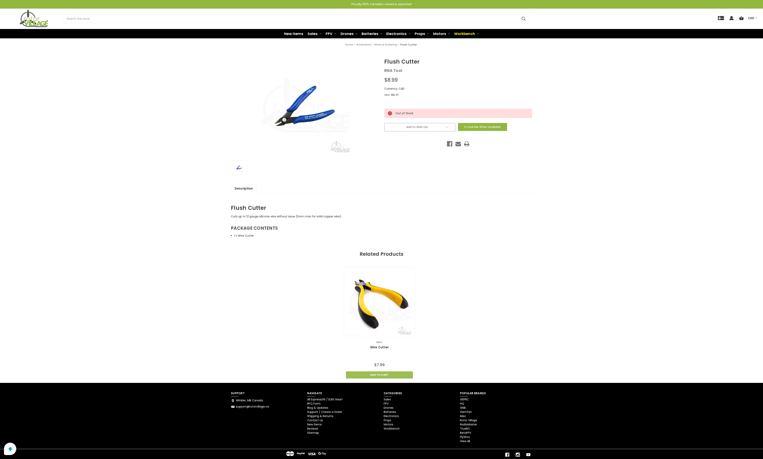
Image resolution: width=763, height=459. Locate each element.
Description (244, 188)
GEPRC (464, 399)
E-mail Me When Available (483, 127)
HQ (462, 404)
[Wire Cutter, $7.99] (379, 302)
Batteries (370, 33)
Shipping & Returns (320, 416)
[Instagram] (518, 455)
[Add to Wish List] (385, 333)
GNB (463, 408)
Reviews (312, 429)
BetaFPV (465, 433)
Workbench (464, 33)
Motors (439, 33)
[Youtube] (528, 455)
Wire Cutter (379, 347)
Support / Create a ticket (324, 412)
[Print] (467, 144)
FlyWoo (465, 437)
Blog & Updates (317, 408)
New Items (293, 33)
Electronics (396, 33)
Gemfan (466, 412)
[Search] (524, 19)
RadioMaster (468, 424)
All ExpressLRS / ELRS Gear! (325, 399)
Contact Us (315, 420)
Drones (347, 33)
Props (420, 33)
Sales (313, 33)
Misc (463, 416)
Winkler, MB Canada (249, 400)
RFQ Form (313, 404)
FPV (329, 33)
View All (465, 441)
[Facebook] (449, 144)
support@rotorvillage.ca (252, 407)
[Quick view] (374, 333)
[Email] (458, 144)
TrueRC (465, 429)
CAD (751, 18)
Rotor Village (468, 420)
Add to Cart (379, 375)
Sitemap (313, 433)
